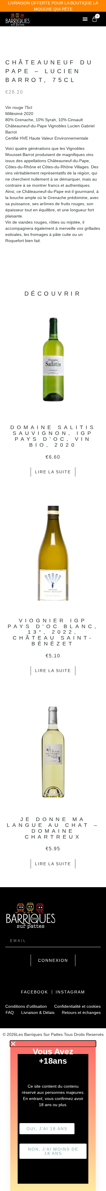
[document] (53, 1116)
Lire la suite (53, 471)
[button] (85, 19)
